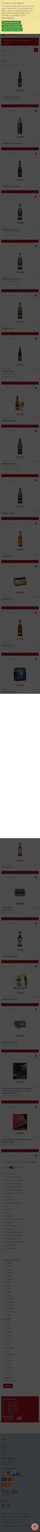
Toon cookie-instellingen (11, 26)
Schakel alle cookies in (11, 22)
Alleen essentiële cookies (12, 30)
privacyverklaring (8, 18)
